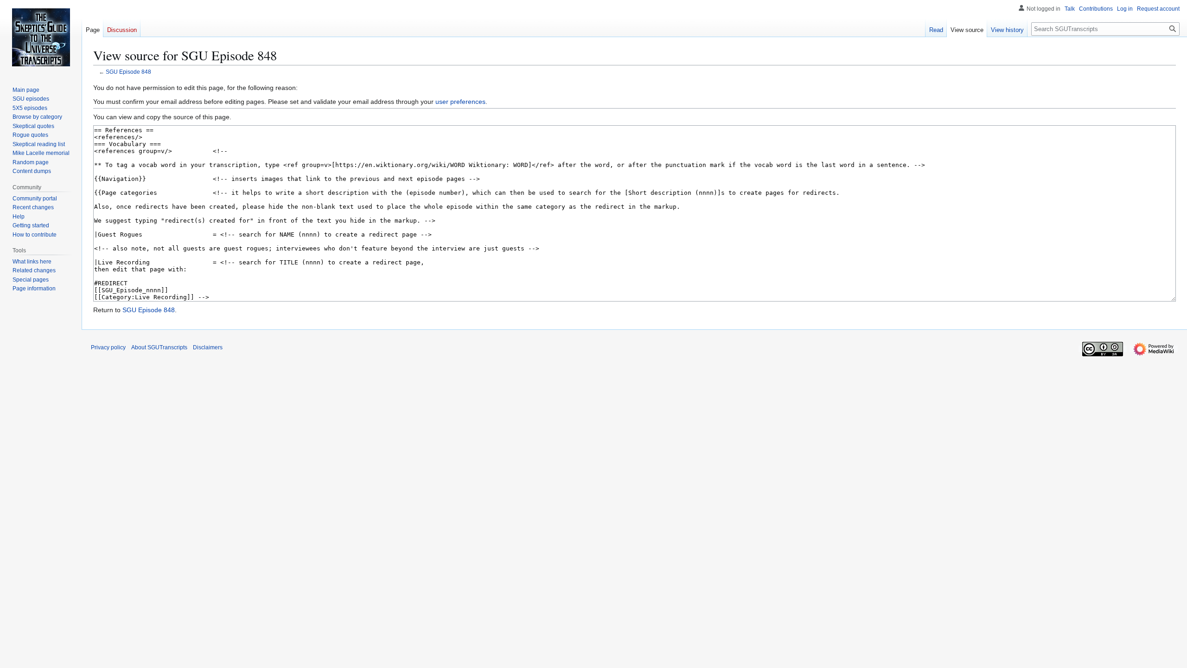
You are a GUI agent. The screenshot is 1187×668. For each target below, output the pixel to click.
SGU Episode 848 (128, 72)
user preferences (460, 101)
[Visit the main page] (41, 37)
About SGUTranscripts (159, 347)
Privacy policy (108, 347)
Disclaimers (208, 347)
